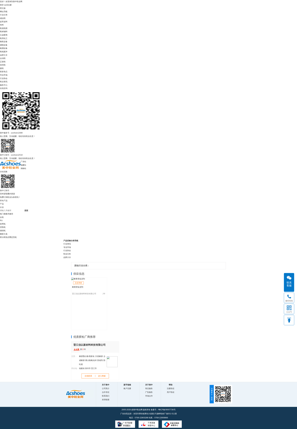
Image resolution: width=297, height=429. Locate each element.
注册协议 (170, 388)
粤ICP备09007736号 (167, 410)
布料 (2, 25)
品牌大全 (67, 257)
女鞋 (2, 217)
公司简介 (105, 388)
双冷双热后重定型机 (8, 237)
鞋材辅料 (3, 31)
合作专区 (105, 392)
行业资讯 (67, 244)
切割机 (3, 227)
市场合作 (149, 396)
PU (1, 220)
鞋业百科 (67, 254)
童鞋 (2, 68)
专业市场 (3, 75)
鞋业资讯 (3, 82)
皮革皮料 (3, 22)
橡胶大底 (3, 234)
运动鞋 (3, 58)
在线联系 (88, 376)
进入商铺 (101, 376)
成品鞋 (3, 18)
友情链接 (105, 400)
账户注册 (127, 388)
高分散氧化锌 (91, 360)
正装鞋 (3, 62)
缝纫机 (3, 231)
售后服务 (149, 388)
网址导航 (3, 12)
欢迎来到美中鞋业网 (14, 1)
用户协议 (170, 392)
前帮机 (3, 224)
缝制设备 (3, 45)
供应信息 (78, 273)
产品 (2, 204)
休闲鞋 (3, 65)
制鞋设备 (3, 42)
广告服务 (149, 392)
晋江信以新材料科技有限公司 (84, 294)
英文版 (3, 8)
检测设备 (3, 48)
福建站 (23, 165)
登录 (2, 5)
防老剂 (100, 360)
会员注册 (8, 5)
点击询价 (78, 283)
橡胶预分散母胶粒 (87, 356)
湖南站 (23, 168)
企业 (2, 207)
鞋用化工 (3, 38)
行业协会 (3, 78)
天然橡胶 (99, 356)
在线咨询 (3, 88)
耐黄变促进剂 (77, 287)
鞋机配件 (3, 52)
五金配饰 (3, 35)
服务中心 (3, 85)
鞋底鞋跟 (3, 28)
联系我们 (105, 396)
